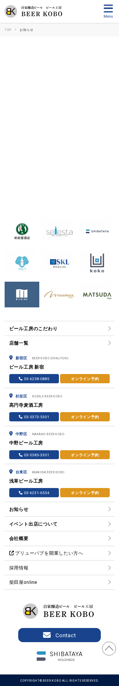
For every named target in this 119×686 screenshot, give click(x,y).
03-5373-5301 (36, 416)
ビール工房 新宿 (26, 366)
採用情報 (19, 567)
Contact (65, 635)
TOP (109, 649)
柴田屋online (23, 582)
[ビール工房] (34, 11)
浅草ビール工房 (26, 480)
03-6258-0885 (36, 378)
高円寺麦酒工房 (26, 404)
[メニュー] (108, 10)
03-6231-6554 (36, 492)
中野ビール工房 (26, 442)
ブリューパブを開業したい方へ (48, 552)
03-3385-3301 (36, 454)
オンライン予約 (85, 378)
